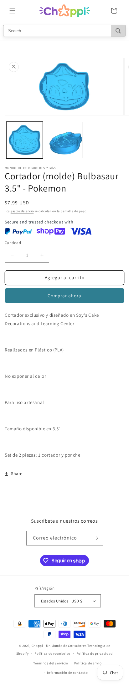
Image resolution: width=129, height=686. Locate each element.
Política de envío (88, 663)
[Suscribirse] (96, 538)
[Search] (118, 31)
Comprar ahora (64, 296)
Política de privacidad (94, 653)
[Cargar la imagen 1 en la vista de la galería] (24, 140)
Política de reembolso (52, 653)
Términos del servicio (50, 663)
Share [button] (17, 473)
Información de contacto (67, 672)
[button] (12, 11)
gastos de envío (22, 211)
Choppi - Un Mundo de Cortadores (59, 645)
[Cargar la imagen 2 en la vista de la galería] (64, 140)
